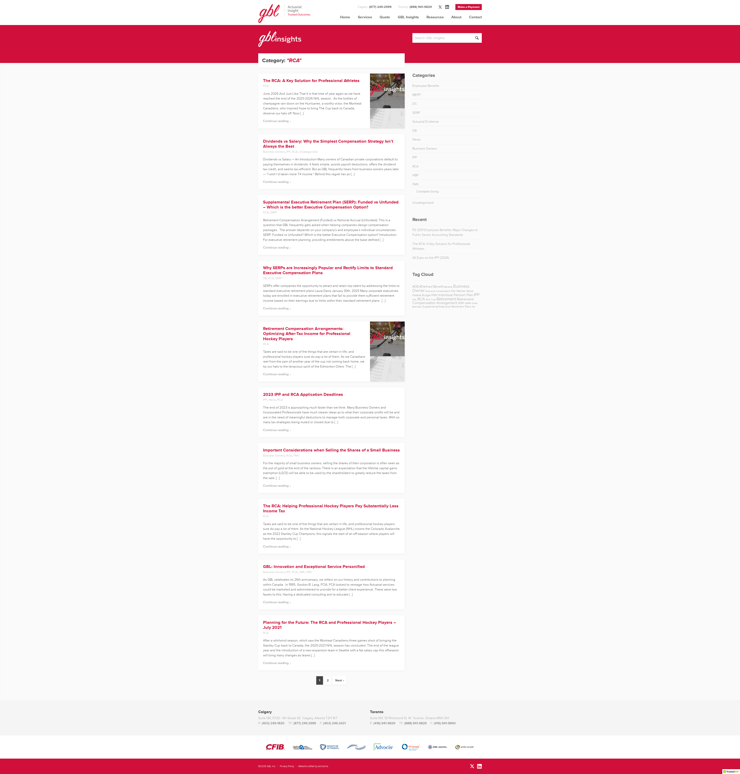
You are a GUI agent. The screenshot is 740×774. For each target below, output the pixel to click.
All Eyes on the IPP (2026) (430, 258)
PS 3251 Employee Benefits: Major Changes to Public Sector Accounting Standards (445, 232)
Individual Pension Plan (455, 295)
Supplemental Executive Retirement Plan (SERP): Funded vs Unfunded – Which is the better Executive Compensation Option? (331, 205)
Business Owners (274, 152)
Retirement (446, 299)
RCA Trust (431, 299)
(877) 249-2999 (380, 7)
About (456, 17)
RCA (266, 86)
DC (414, 104)
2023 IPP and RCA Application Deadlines (303, 394)
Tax (473, 306)
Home (345, 17)
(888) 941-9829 (421, 7)
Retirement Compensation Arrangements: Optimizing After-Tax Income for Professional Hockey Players (306, 334)
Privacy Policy (287, 766)
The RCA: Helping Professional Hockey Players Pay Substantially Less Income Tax (331, 508)
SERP (273, 212)
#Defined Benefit (431, 287)
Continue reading (276, 121)
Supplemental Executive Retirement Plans (446, 306)
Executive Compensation (438, 291)
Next (338, 680)
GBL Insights (408, 17)
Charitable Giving (427, 192)
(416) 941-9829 (384, 723)
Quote (385, 17)
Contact (475, 17)
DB (265, 278)
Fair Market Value (462, 291)
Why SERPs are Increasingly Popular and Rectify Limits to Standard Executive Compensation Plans (328, 270)
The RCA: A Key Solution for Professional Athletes (311, 80)
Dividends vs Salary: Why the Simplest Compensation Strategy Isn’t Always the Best (328, 144)
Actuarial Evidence (425, 122)
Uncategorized (308, 152)
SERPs (468, 303)
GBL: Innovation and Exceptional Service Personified (314, 566)
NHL (414, 299)
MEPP (416, 95)
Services (365, 17)
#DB (415, 287)
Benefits (448, 287)
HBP (302, 572)
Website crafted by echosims (313, 766)
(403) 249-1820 (273, 723)
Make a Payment (468, 7)
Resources (435, 17)
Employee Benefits (425, 86)
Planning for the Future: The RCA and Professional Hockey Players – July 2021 (329, 625)
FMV (296, 455)
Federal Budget (421, 295)
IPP (288, 152)
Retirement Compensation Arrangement (443, 301)
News (272, 400)
